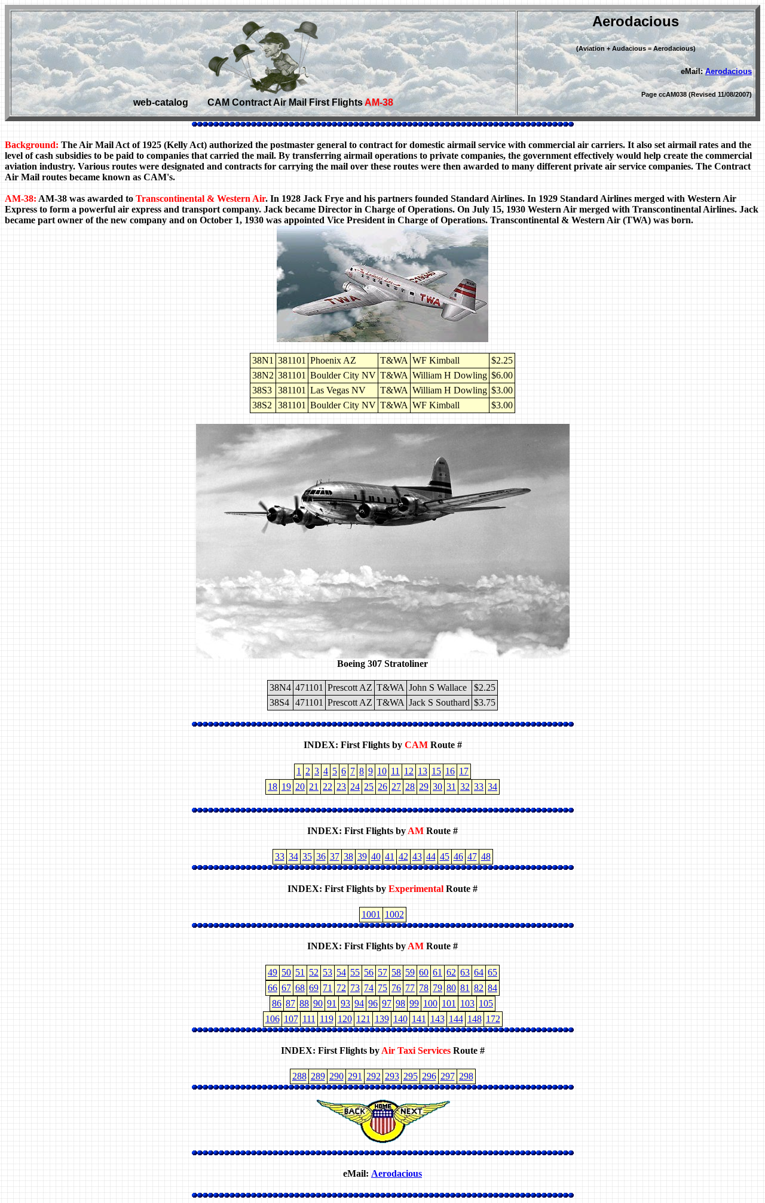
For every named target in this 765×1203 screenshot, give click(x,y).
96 (373, 1003)
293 (392, 1076)
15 (436, 771)
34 (492, 787)
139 (382, 1019)
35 (307, 856)
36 (321, 856)
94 (359, 1003)
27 (396, 787)
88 (304, 1003)
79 (437, 988)
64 (479, 972)
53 (327, 972)
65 (492, 972)
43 (417, 856)
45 (444, 856)
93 (345, 1003)
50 (286, 972)
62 (451, 972)
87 (290, 1003)
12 (409, 771)
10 (382, 771)
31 (451, 787)
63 (465, 972)
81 (465, 988)
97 (386, 1003)
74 (369, 988)
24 (355, 787)
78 (424, 988)
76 (396, 988)
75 (382, 988)
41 (389, 856)
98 (400, 1003)
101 (449, 1003)
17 (464, 771)
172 (493, 1019)
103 (467, 1003)
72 (341, 988)
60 (424, 972)
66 (272, 988)
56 (369, 972)
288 (299, 1076)
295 (410, 1076)
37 (334, 856)
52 (314, 972)
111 (309, 1019)
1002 (394, 914)
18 (272, 787)
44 (431, 856)
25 (369, 787)
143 (437, 1019)
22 (327, 787)
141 (419, 1019)
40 (376, 856)
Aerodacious (728, 71)
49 (272, 972)
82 (479, 988)
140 (400, 1019)
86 (276, 1003)
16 (450, 771)
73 (355, 988)
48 (486, 856)
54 (341, 972)
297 (447, 1076)
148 (474, 1019)
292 (373, 1076)
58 (396, 972)
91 (331, 1003)
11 (395, 771)
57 (382, 972)
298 (466, 1076)
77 (410, 988)
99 (414, 1003)
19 (286, 787)
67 (286, 988)
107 (291, 1019)
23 (341, 787)
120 (345, 1019)
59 (410, 972)
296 (429, 1076)
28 (410, 787)
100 (430, 1003)
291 (355, 1076)
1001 (371, 914)
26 (382, 787)
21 (314, 787)
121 (363, 1019)
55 (355, 972)
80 (451, 988)
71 (327, 988)
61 (437, 972)
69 (314, 988)
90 (318, 1003)
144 (456, 1019)
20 (300, 787)
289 (318, 1076)
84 (492, 988)
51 (300, 972)
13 (422, 771)
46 (458, 856)
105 (486, 1003)
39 (362, 856)
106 (272, 1019)
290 (336, 1076)
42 (403, 856)
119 (326, 1019)
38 (348, 856)
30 (437, 787)
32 (465, 787)
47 (472, 856)
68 (300, 988)
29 (424, 787)
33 (479, 787)
